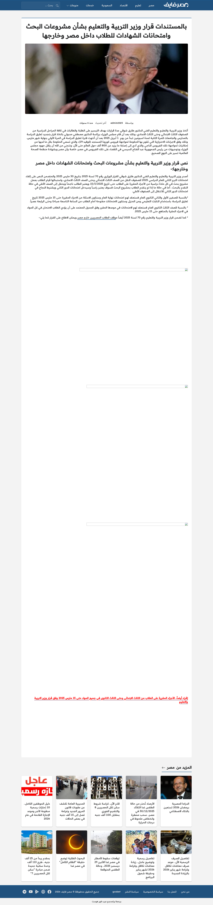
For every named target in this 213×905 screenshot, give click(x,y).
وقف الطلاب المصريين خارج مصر (96, 217)
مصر (171, 767)
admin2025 (117, 123)
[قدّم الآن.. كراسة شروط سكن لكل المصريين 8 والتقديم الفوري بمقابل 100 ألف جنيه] (106, 801)
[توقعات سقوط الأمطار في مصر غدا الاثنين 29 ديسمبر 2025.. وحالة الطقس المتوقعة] (106, 855)
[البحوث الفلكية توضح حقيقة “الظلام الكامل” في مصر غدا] (71, 855)
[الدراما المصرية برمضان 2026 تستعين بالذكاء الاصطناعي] (176, 801)
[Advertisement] (106, 244)
